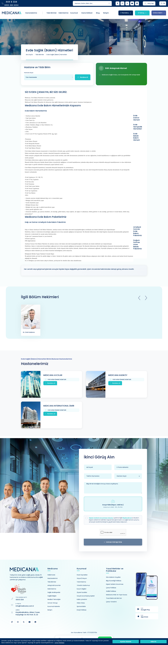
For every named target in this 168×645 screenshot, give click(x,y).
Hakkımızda (51, 575)
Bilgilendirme (127, 518)
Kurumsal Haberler (54, 606)
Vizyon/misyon (82, 578)
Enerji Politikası (81, 610)
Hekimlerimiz (52, 589)
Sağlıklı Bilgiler (52, 596)
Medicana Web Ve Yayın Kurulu (116, 595)
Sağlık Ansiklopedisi (54, 592)
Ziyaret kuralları (82, 592)
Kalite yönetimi (82, 599)
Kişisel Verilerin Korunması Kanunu (101, 518)
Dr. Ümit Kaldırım (29, 332)
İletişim (50, 610)
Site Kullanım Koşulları (113, 577)
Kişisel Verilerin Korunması (114, 584)
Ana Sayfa (29, 55)
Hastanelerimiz (53, 578)
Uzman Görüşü (53, 603)
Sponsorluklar (81, 606)
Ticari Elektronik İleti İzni (114, 598)
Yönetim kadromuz (83, 585)
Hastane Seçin (28, 73)
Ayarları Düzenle (125, 642)
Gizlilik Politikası (111, 591)
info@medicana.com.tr (25, 606)
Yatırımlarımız (81, 582)
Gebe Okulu (81, 603)
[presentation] (139, 298)
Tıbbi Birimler (39, 55)
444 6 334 (20, 600)
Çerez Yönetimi (111, 602)
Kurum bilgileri (81, 589)
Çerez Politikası (59, 643)
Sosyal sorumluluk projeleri (86, 596)
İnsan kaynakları (82, 575)
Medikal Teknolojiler (54, 599)
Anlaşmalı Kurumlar (54, 585)
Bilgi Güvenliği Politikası (113, 581)
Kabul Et (153, 642)
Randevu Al (51, 383)
